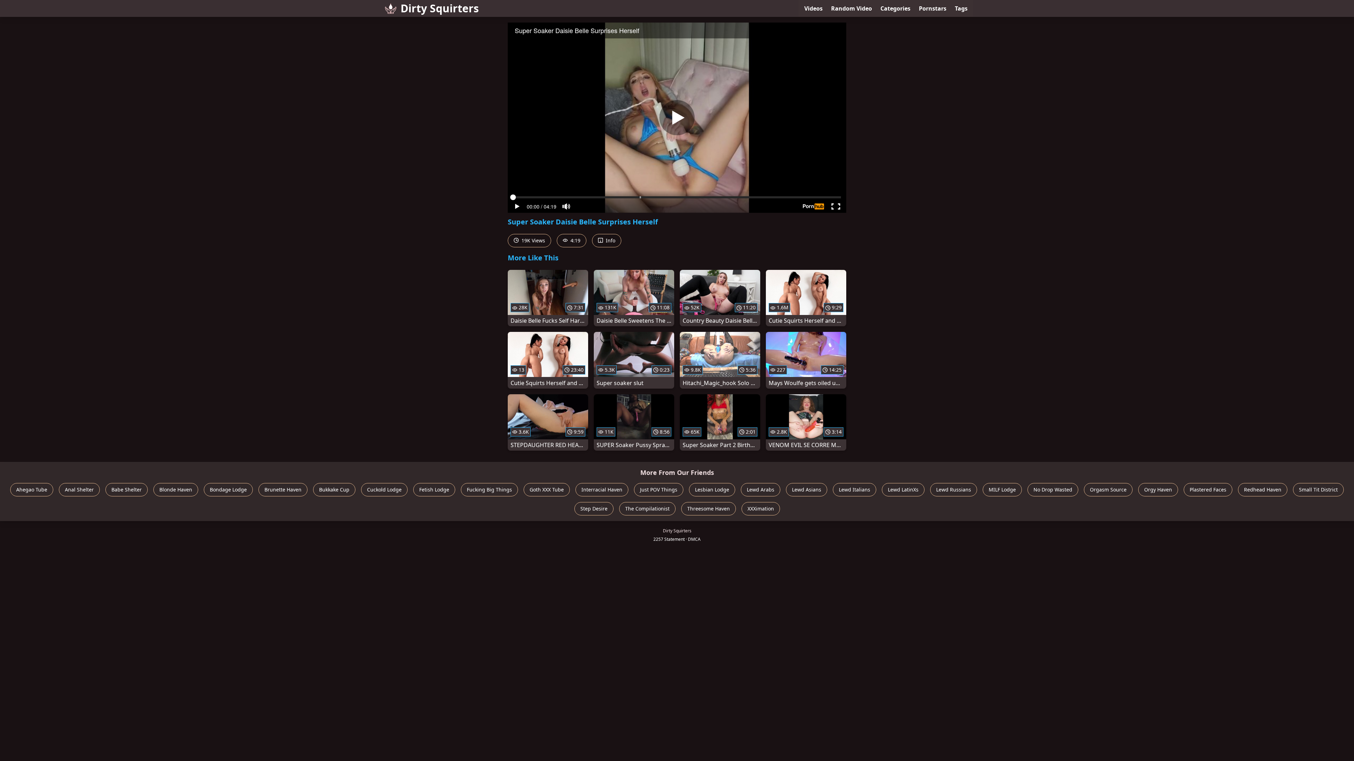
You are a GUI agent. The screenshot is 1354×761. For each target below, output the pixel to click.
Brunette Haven (282, 489)
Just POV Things (658, 489)
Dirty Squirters (440, 8)
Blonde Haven (175, 489)
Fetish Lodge (434, 489)
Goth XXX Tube (547, 489)
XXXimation (761, 508)
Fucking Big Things (489, 489)
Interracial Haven (601, 489)
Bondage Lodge (228, 489)
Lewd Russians (953, 489)
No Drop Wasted (1052, 489)
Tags (961, 8)
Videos (813, 8)
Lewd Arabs (760, 489)
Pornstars (932, 8)
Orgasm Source (1108, 489)
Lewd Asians (806, 489)
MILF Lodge (1002, 489)
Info (609, 240)
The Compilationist (647, 508)
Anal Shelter (79, 489)
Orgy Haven (1158, 489)
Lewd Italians (854, 489)
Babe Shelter (126, 489)
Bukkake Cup (334, 489)
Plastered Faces (1208, 489)
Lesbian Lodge (712, 489)
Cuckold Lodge (384, 489)
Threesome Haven (708, 508)
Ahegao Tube (31, 489)
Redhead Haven (1262, 489)
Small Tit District (1318, 489)
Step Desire (594, 508)
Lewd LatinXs (903, 489)
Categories (895, 8)
